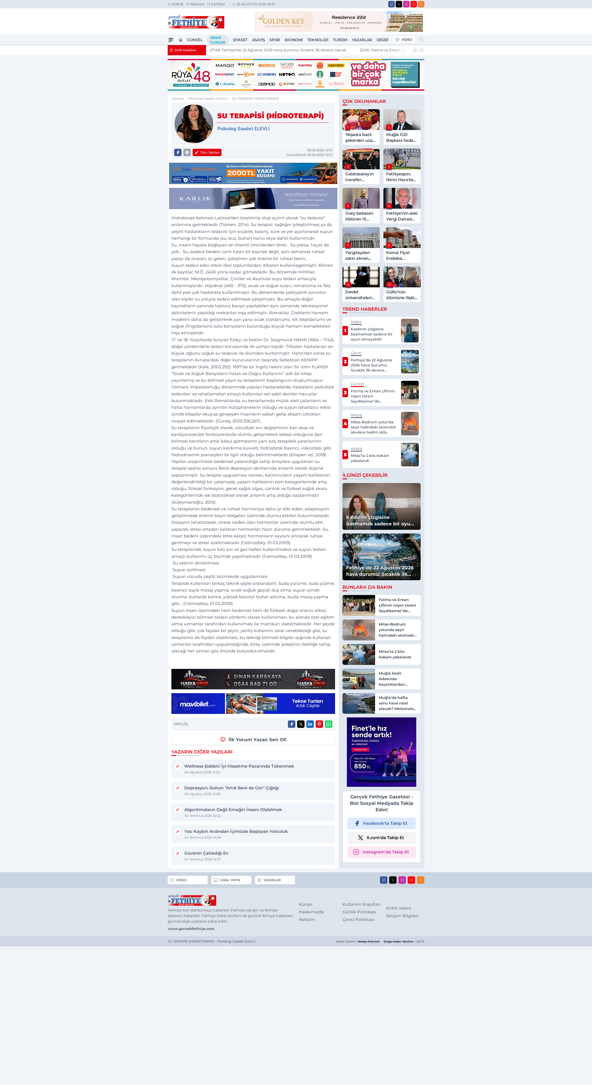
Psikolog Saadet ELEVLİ (208, 98)
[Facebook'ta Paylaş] (291, 724)
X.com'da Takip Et (385, 837)
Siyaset (240, 40)
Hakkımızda (311, 911)
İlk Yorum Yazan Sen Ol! (257, 739)
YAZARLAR (272, 880)
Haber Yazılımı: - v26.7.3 (380, 941)
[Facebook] (391, 4)
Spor (274, 40)
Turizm (340, 40)
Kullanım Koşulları (361, 904)
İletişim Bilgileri (402, 915)
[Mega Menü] (171, 40)
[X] (399, 4)
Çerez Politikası (358, 919)
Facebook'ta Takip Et (385, 823)
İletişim (218, 4)
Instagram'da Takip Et (386, 852)
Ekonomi (294, 40)
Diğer (382, 40)
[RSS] (421, 4)
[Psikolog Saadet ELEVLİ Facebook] (178, 152)
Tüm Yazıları (210, 152)
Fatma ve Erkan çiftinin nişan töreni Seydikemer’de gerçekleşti (274, 50)
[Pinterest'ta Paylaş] (319, 724)
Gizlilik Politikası (359, 911)
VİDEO (406, 39)
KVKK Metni (398, 908)
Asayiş (258, 40)
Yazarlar (362, 40)
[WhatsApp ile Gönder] (328, 724)
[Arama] (422, 40)
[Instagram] (406, 4)
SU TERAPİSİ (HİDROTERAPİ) (255, 98)
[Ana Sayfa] (180, 40)
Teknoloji (317, 40)
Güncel (195, 40)
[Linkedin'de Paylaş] (310, 724)
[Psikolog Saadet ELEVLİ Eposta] (187, 152)
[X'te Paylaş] (301, 724)
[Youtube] (413, 4)
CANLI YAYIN (230, 880)
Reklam (197, 4)
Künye (177, 4)
